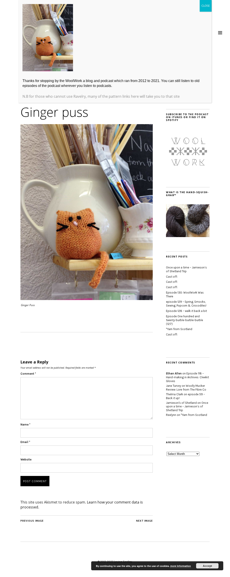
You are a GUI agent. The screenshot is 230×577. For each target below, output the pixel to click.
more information (180, 566)
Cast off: (172, 276)
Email (25, 442)
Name (25, 424)
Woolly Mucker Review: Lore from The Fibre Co (186, 387)
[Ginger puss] (86, 298)
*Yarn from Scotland (179, 329)
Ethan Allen (174, 373)
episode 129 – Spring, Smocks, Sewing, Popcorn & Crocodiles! (186, 303)
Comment (28, 373)
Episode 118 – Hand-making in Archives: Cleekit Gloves (187, 377)
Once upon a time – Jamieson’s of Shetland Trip (186, 269)
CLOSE (205, 6)
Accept (207, 566)
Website (25, 459)
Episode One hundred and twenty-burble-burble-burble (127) (184, 320)
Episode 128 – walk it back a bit (186, 311)
